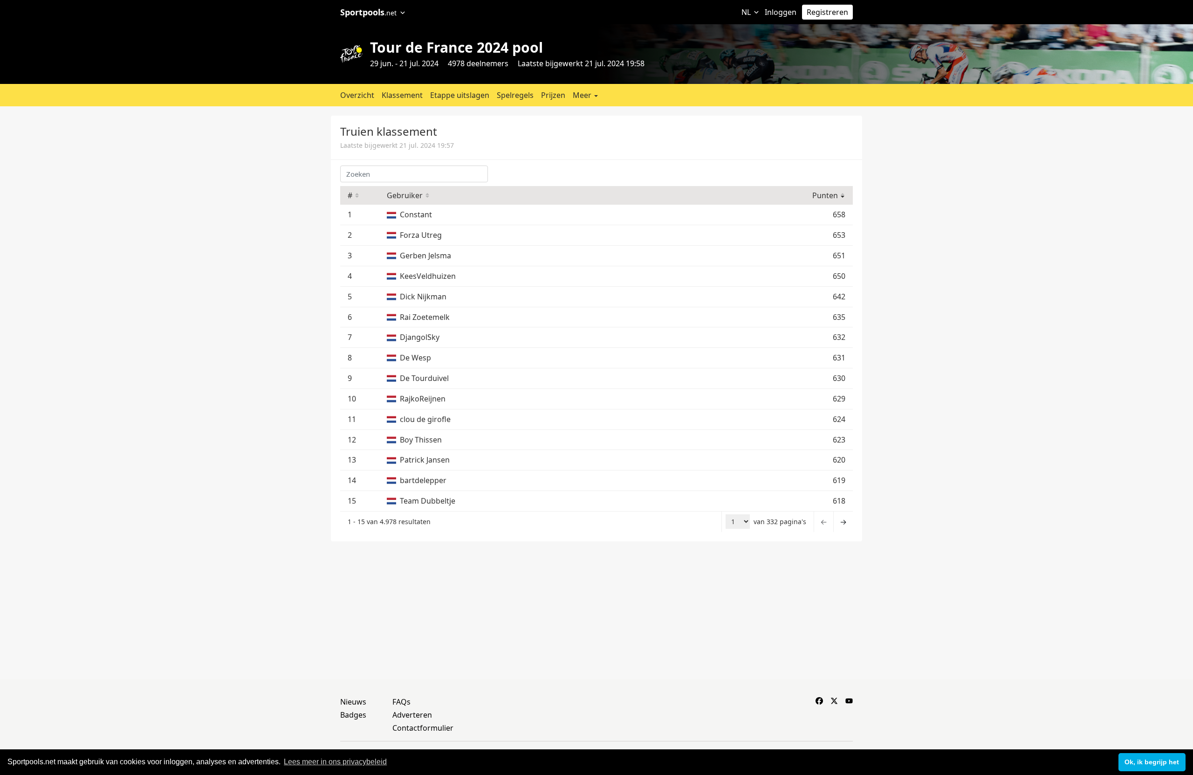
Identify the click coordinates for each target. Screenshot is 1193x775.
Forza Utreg (421, 235)
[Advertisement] (961, 181)
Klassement (402, 95)
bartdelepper (423, 480)
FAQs (401, 702)
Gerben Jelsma (425, 255)
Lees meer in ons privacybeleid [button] (335, 762)
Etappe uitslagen (459, 95)
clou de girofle (425, 419)
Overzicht (357, 95)
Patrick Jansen (425, 460)
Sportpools (368, 12)
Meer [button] (583, 95)
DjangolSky (419, 337)
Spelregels (515, 95)
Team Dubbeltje (427, 501)
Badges (353, 715)
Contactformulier (422, 728)
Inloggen (780, 12)
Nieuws (353, 702)
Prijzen (553, 95)
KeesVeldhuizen (428, 276)
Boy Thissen (421, 440)
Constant (416, 214)
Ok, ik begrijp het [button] (1151, 762)
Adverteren (412, 715)
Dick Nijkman (423, 296)
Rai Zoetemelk (425, 317)
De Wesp (415, 358)
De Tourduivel (424, 378)
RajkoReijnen (423, 399)
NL (747, 12)
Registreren (827, 12)
